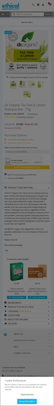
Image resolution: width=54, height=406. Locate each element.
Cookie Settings (27, 394)
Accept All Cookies (27, 401)
